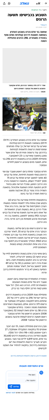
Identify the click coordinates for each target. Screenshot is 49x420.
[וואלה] (24, 3)
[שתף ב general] (4, 3)
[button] (38, 3)
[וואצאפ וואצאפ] (9, 3)
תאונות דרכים (41, 356)
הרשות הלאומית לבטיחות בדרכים (23, 356)
